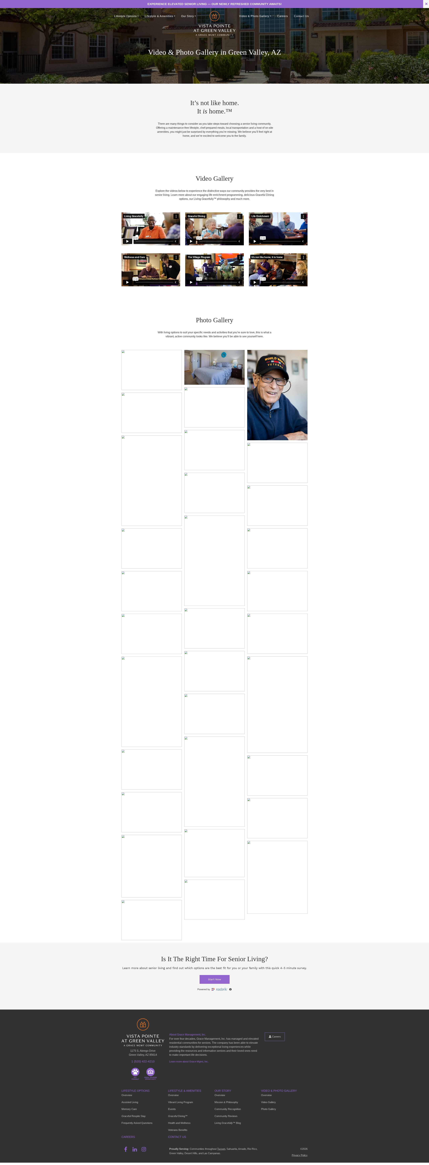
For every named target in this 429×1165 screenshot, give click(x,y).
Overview (126, 1095)
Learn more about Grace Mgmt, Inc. (188, 1061)
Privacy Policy (300, 1155)
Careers (282, 16)
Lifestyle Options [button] (125, 16)
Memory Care (129, 1109)
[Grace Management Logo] (142, 1023)
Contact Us (301, 16)
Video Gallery (268, 1102)
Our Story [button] (187, 16)
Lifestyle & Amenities (184, 1090)
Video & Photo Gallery (279, 1090)
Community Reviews (225, 1116)
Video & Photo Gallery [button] (254, 16)
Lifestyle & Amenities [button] (159, 16)
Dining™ (178, 1116)
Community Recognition (227, 1109)
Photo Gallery (268, 1109)
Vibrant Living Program (180, 1102)
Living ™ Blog (227, 1122)
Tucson (221, 1148)
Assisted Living (129, 1102)
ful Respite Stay (133, 1116)
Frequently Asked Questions (136, 1122)
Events (172, 1109)
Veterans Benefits (177, 1130)
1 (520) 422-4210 (143, 1061)
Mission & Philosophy (226, 1102)
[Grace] (214, 16)
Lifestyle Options (135, 1090)
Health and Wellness (179, 1122)
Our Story (222, 1090)
